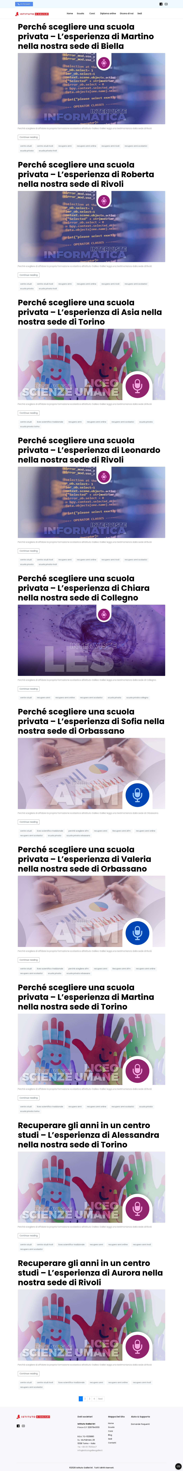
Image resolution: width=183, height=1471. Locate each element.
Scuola (80, 13)
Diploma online (108, 13)
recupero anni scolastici (136, 146)
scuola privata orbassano (78, 835)
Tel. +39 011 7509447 (87, 1447)
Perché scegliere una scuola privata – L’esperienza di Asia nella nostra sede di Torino (90, 312)
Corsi (92, 13)
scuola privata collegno (137, 697)
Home (70, 13)
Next (100, 1398)
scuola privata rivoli (48, 150)
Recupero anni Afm (122, 831)
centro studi (26, 146)
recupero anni (65, 146)
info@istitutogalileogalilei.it (90, 1450)
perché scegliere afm (78, 831)
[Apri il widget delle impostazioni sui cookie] (178, 1466)
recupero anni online (86, 146)
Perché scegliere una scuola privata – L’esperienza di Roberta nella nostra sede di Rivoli (86, 174)
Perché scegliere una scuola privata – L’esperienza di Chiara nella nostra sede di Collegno (84, 588)
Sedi (139, 13)
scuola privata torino (30, 426)
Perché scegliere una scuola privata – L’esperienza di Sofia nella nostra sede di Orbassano (91, 721)
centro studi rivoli (45, 146)
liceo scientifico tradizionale (50, 422)
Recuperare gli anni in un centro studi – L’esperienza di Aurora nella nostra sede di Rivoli (90, 1273)
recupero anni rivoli (110, 146)
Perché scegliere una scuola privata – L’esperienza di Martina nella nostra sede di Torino (86, 997)
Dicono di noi (126, 13)
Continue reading (29, 137)
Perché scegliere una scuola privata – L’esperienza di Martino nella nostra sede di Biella (86, 36)
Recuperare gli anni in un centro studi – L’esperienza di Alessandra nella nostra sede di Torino (88, 1135)
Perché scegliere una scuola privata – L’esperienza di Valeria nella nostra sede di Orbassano (84, 859)
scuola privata (26, 150)
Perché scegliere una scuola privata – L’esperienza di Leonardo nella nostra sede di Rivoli (89, 450)
